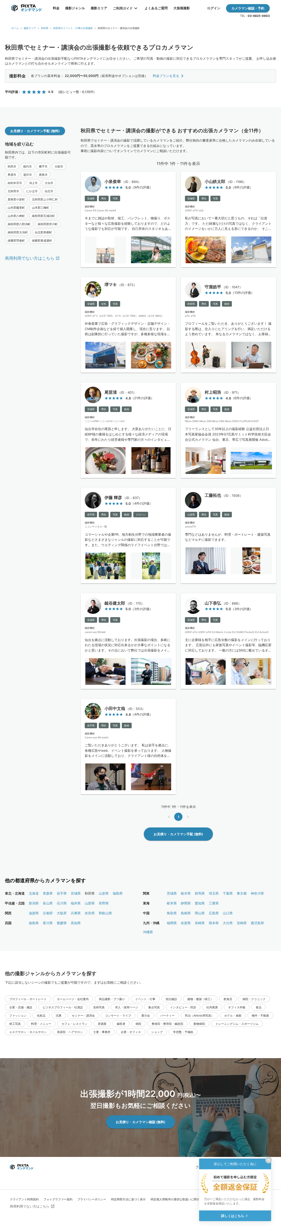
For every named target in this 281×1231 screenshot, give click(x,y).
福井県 (76, 903)
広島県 (214, 913)
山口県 (228, 913)
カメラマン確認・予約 (247, 8)
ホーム (15, 28)
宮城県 (76, 893)
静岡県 (186, 903)
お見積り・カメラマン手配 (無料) (35, 131)
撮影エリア (30, 28)
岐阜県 (172, 903)
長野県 (104, 903)
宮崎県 (242, 923)
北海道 (34, 893)
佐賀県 (186, 923)
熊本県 (214, 923)
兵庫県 (76, 913)
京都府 (48, 913)
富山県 (48, 903)
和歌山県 (105, 913)
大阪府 (62, 913)
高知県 (76, 923)
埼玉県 (214, 893)
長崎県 (200, 923)
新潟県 (34, 903)
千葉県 (228, 893)
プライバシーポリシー (91, 1199)
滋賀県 (34, 913)
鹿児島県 (257, 923)
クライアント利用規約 (24, 1199)
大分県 (228, 923)
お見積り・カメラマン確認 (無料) (140, 1122)
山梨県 (90, 903)
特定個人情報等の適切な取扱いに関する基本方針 (182, 1199)
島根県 (186, 913)
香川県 (48, 923)
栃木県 (186, 893)
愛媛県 (62, 923)
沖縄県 (148, 932)
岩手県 (62, 893)
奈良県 (90, 913)
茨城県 (172, 893)
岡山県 (200, 913)
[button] (12, 166)
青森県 (48, 893)
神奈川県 (257, 893)
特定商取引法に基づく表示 (128, 1199)
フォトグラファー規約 (58, 1199)
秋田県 (44, 28)
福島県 (118, 893)
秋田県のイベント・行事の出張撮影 (73, 28)
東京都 (242, 893)
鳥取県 (172, 913)
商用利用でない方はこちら (29, 258)
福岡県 (172, 923)
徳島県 (34, 923)
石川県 (62, 903)
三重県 (214, 903)
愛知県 (200, 903)
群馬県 (200, 893)
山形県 (104, 893)
